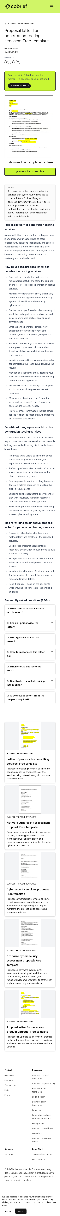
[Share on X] (6, 62)
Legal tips (36, 1110)
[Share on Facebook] (12, 62)
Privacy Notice (38, 1159)
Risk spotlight (38, 1123)
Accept (20, 1211)
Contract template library (43, 1084)
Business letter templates (21, 24)
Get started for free (18, 86)
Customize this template (31, 171)
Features (8, 1080)
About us (8, 1154)
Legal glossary (38, 1097)
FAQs (6, 1090)
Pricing (7, 1095)
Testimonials (10, 1085)
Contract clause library (42, 1128)
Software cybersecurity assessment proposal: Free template (24, 961)
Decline (7, 1211)
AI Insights (36, 1133)
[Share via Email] (18, 62)
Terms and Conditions (42, 1154)
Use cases (9, 1075)
